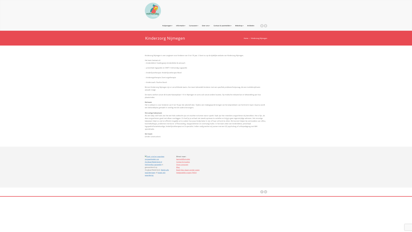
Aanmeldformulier (183, 159)
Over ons (205, 26)
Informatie (180, 26)
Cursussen (193, 26)
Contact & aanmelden (222, 26)
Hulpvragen (166, 26)
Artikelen (250, 26)
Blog (178, 167)
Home (246, 38)
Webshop (238, 26)
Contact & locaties (183, 162)
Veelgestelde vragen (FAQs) (186, 173)
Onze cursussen (182, 164)
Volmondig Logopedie (153, 164)
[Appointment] (153, 11)
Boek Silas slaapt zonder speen (188, 170)
